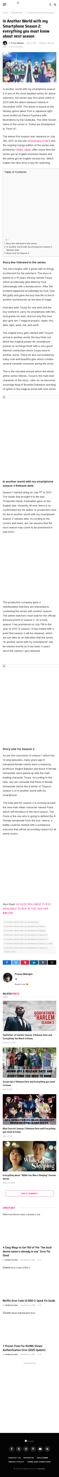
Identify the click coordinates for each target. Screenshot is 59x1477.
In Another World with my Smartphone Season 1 (25, 935)
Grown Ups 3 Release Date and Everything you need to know (29, 1083)
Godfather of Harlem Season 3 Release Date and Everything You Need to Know (27, 1036)
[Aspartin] (29, 4)
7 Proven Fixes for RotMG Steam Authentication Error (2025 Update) (24, 1348)
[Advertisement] (29, 206)
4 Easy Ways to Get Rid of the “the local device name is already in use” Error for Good (27, 1251)
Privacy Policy (16, 1462)
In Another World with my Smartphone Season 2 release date (26, 950)
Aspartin (41, 1469)
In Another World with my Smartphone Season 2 (26, 939)
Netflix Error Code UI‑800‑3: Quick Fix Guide (29, 1300)
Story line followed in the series (21, 243)
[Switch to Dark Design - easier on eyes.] (50, 4)
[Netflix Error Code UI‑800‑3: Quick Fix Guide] (29, 1281)
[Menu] (4, 4)
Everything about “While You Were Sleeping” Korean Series (29, 1177)
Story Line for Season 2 (17, 253)
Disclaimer (42, 1458)
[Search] (54, 4)
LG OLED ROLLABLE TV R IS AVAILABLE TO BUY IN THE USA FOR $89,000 (26, 909)
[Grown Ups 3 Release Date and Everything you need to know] (29, 1062)
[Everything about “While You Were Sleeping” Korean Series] (29, 1156)
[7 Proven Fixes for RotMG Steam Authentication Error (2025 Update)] (29, 1327)
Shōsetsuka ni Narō (38, 140)
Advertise (28, 1458)
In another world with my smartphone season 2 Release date (29, 248)
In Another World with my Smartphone (21, 922)
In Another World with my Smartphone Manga (24, 931)
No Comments (17, 47)
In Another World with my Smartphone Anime (24, 926)
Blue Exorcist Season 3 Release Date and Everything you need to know (29, 1130)
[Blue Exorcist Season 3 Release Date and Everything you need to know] (29, 1109)
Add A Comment (29, 1193)
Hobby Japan (23, 149)
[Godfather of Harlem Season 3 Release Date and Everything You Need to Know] (29, 1016)
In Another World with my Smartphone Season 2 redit (28, 943)
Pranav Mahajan (17, 43)
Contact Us (14, 1458)
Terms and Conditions (38, 1462)
